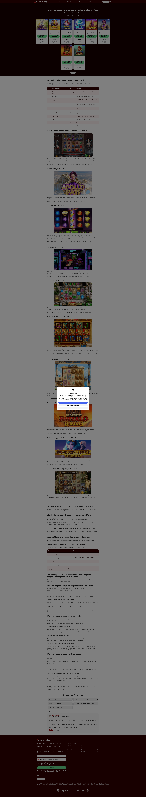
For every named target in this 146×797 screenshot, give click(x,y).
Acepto (73, 402)
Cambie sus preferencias (73, 405)
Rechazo (73, 408)
